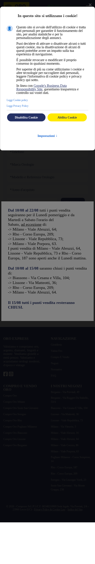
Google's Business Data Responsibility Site (41, 87)
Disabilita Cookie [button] (26, 117)
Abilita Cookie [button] (67, 117)
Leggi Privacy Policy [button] (17, 105)
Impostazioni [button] (47, 136)
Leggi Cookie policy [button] (17, 100)
